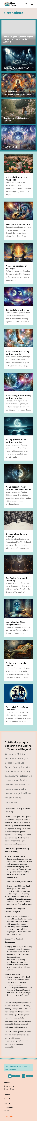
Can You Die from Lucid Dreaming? (16, 579)
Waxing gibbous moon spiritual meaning (16, 440)
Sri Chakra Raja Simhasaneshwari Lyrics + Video (17, 93)
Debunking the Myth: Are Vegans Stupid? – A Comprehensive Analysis (18, 39)
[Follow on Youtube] (10, 1076)
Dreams (7, 1098)
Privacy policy (8, 1116)
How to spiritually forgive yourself (15, 119)
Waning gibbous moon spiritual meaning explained (18, 488)
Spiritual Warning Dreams (17, 310)
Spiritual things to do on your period (17, 178)
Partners (7, 1110)
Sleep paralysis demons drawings (16, 535)
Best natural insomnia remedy (16, 664)
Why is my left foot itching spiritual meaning (18, 352)
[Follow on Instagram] (23, 1076)
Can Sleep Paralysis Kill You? (16, 68)
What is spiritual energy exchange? (16, 267)
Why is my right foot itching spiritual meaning (18, 396)
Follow (16, 1076)
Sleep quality (9, 1086)
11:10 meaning (10, 146)
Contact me (8, 1107)
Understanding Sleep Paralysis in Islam (15, 623)
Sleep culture (9, 1089)
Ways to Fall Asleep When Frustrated (17, 708)
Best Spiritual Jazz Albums (18, 224)
